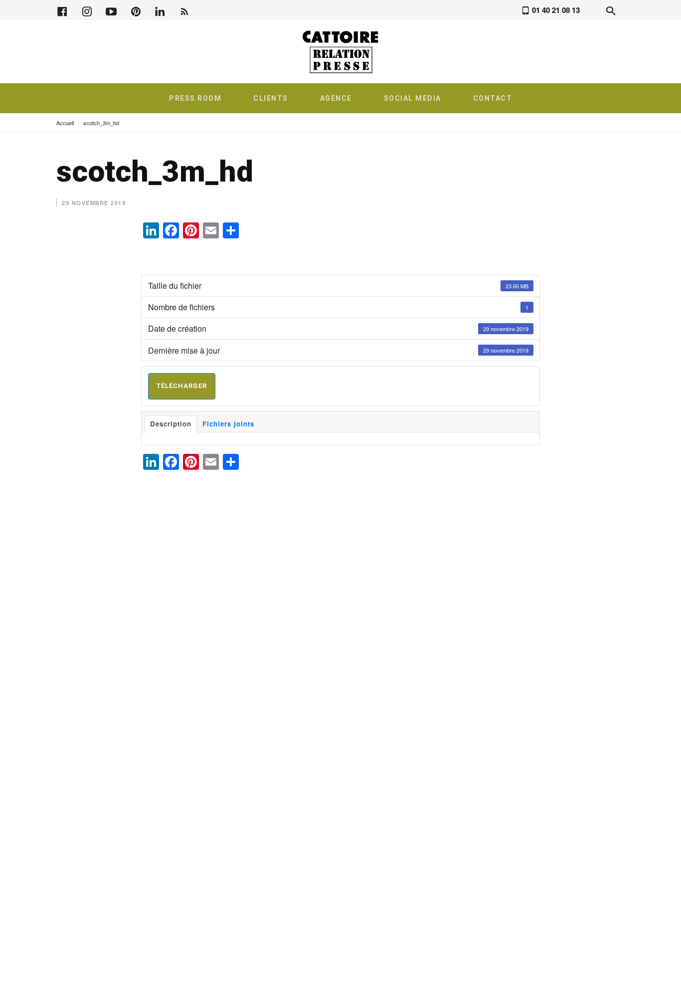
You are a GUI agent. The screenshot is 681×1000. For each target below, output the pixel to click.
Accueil (65, 123)
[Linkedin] (160, 10)
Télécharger (182, 386)
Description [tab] (170, 423)
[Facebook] (62, 10)
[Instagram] (87, 10)
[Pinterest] (136, 10)
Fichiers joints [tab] (228, 423)
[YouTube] (111, 10)
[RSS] (184, 10)
